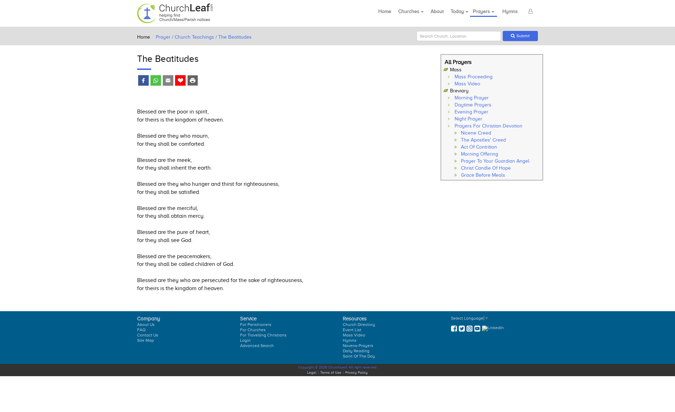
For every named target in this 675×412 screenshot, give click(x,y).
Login (245, 340)
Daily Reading (356, 350)
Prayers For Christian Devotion (488, 126)
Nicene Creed (476, 133)
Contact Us (147, 335)
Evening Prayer (471, 112)
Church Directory (359, 324)
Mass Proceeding (474, 76)
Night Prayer (468, 119)
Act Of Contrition (479, 147)
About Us (146, 324)
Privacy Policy (356, 372)
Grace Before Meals (483, 175)
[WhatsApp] (155, 81)
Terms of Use (330, 372)
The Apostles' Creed (483, 140)
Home (384, 11)
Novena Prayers (358, 345)
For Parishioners (255, 324)
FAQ (141, 329)
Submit (523, 35)
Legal (311, 372)
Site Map (145, 340)
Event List (352, 329)
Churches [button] (409, 11)
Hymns (510, 11)
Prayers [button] (482, 11)
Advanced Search (257, 345)
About (437, 11)
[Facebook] (143, 81)
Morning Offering (479, 154)
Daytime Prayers (473, 104)
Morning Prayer (472, 97)
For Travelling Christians (263, 335)
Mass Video (467, 83)
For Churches (253, 329)
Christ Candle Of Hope (486, 168)
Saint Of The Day (359, 356)
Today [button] (458, 11)
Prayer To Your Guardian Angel (495, 161)
